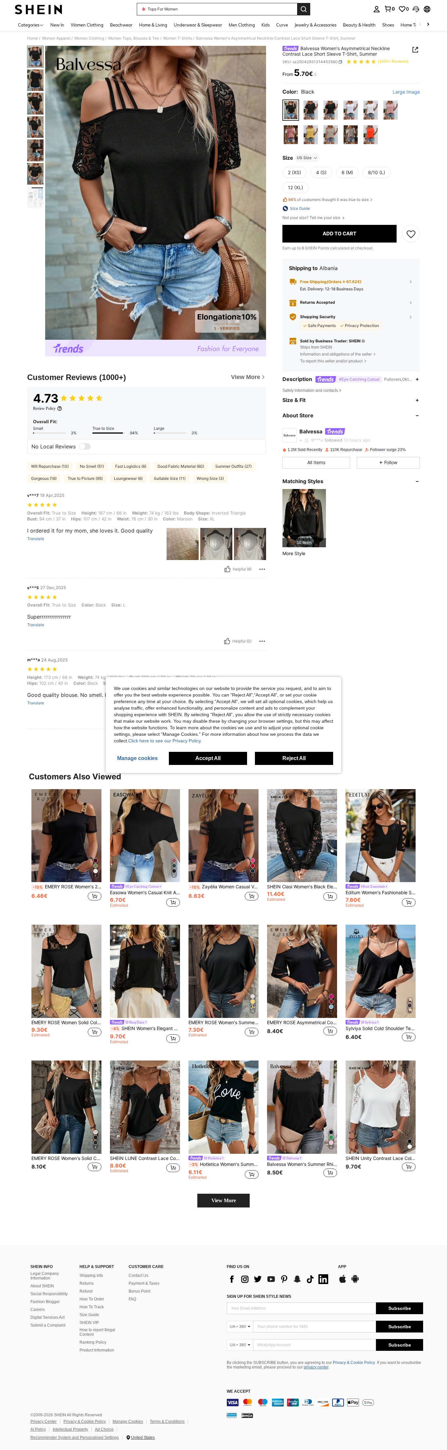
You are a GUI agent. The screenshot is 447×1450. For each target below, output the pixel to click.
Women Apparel (56, 38)
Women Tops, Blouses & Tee (133, 38)
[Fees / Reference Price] (315, 74)
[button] (416, 9)
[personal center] (377, 9)
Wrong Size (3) (210, 478)
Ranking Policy (93, 1342)
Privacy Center (43, 1421)
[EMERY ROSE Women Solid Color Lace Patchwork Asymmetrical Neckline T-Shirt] (66, 971)
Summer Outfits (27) (233, 466)
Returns (87, 1283)
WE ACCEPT (238, 1391)
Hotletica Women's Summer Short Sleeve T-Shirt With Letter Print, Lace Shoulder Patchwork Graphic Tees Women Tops (224, 1164)
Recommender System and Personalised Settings (74, 1437)
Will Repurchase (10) (50, 466)
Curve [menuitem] (282, 24)
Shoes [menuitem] (388, 24)
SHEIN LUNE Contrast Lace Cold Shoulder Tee (145, 1158)
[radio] (290, 110)
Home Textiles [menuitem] (414, 24)
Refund (86, 1291)
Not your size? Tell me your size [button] (311, 217)
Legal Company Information (44, 1275)
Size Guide (89, 1315)
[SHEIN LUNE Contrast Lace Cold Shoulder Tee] (145, 1107)
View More (223, 1200)
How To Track (92, 1307)
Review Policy (44, 408)
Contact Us (138, 1275)
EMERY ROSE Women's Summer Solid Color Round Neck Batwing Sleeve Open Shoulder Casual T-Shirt (223, 1022)
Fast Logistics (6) (130, 466)
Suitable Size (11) (170, 478)
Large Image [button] (406, 92)
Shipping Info (91, 1275)
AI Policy (38, 1429)
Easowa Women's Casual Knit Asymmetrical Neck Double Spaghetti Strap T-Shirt (145, 892)
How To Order (92, 1299)
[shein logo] (38, 9)
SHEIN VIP (89, 1322)
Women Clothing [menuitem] (87, 24)
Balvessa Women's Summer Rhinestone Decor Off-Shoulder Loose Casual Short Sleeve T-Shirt (302, 1164)
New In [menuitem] (57, 24)
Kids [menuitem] (265, 24)
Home (32, 38)
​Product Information (97, 1350)
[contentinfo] (325, 1402)
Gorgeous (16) (44, 478)
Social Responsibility (49, 1294)
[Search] (303, 9)
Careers (37, 1309)
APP (342, 1267)
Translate (35, 538)
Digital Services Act (47, 1317)
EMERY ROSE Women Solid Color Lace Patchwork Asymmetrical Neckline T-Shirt (66, 1022)
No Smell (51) (92, 466)
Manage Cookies (128, 1421)
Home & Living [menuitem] (153, 24)
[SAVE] (411, 234)
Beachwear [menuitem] (121, 24)
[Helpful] (227, 569)
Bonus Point (139, 1291)
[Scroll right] (428, 24)
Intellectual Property (70, 1429)
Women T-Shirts (177, 38)
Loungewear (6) (128, 478)
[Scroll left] (420, 24)
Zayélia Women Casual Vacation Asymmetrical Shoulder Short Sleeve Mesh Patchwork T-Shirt (224, 886)
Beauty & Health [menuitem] (359, 24)
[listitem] (304, 518)
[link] (389, 9)
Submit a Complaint (47, 1325)
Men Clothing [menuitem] (242, 24)
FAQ (132, 1299)
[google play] (355, 1282)
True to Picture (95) (85, 478)
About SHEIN (42, 1286)
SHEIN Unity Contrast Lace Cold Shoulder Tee (381, 1158)
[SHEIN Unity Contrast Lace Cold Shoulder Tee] (381, 1107)
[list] (279, 1279)
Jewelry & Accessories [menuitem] (315, 24)
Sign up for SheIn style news (259, 1296)
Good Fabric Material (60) (180, 466)
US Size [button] (304, 157)
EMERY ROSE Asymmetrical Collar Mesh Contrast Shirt (302, 1022)
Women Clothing (89, 38)
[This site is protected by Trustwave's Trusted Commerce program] (232, 1415)
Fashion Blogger (45, 1301)
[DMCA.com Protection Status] (247, 1415)
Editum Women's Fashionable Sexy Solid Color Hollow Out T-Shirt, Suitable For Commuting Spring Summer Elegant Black (381, 892)
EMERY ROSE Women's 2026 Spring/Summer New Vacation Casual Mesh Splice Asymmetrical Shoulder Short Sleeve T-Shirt (67, 886)
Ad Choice (104, 1429)
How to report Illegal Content (97, 1332)
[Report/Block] (262, 569)
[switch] (85, 446)
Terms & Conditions (167, 1421)
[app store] (342, 1282)
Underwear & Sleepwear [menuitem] (198, 24)
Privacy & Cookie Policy (354, 1362)
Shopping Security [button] (317, 317)
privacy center (316, 1367)
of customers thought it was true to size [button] (328, 199)
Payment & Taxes (144, 1283)
